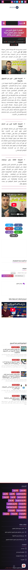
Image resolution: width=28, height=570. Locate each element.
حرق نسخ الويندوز (20, 500)
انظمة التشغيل (20, 494)
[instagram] (12, 2)
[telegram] (22, 2)
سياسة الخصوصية (20, 556)
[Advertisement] (14, 330)
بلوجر (12, 497)
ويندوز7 (5, 514)
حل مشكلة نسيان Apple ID (18, 536)
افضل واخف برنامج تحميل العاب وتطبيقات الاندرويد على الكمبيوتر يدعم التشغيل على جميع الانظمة (11, 376)
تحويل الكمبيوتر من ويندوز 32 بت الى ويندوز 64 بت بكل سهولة (11, 363)
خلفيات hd (21, 504)
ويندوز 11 (22, 514)
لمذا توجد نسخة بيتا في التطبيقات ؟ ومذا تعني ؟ (11, 388)
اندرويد (14, 490)
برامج (5, 494)
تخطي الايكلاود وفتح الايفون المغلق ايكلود (14, 532)
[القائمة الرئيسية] (4, 23)
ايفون (11, 494)
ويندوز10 (13, 514)
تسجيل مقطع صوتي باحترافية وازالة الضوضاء (12, 399)
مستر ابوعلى (8, 568)
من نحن (22, 548)
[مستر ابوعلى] (14, 7)
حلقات (5, 42)
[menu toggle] (25, 2)
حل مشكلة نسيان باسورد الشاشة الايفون (15, 540)
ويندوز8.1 (22, 517)
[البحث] (3, 2)
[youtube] (20, 2)
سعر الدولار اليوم (11, 507)
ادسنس (22, 490)
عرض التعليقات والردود (7, 276)
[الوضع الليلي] (24, 566)
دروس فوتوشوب (11, 504)
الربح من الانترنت (11, 42)
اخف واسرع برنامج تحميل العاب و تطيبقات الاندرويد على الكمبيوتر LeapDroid (11, 351)
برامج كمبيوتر (21, 497)
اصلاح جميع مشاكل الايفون (18, 528)
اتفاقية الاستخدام (20, 552)
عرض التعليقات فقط (19, 276)
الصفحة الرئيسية (20, 42)
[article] (14, 245)
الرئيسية (21, 23)
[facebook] (15, 2)
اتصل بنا (22, 560)
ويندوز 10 (11, 510)
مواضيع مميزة (20, 510)
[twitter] (17, 2)
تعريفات (5, 497)
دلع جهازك (21, 507)
